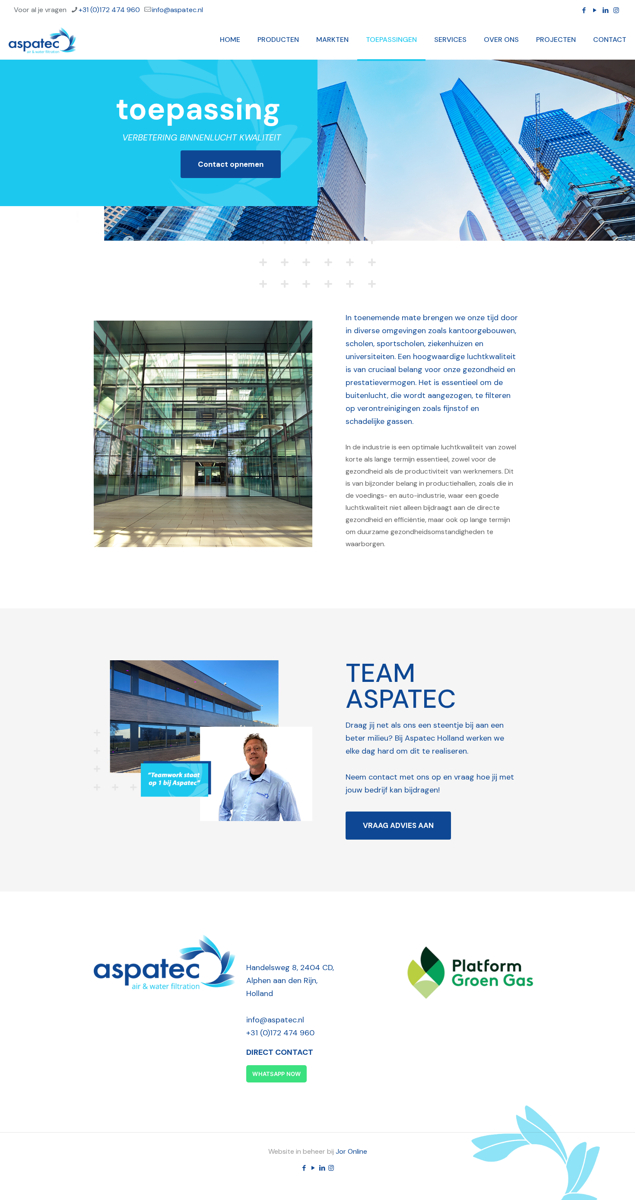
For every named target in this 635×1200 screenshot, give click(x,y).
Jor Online (351, 1151)
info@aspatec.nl (177, 9)
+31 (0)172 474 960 (109, 9)
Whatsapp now (276, 1073)
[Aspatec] (42, 39)
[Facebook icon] (584, 10)
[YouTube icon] (594, 10)
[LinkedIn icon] (605, 10)
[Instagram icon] (616, 10)
